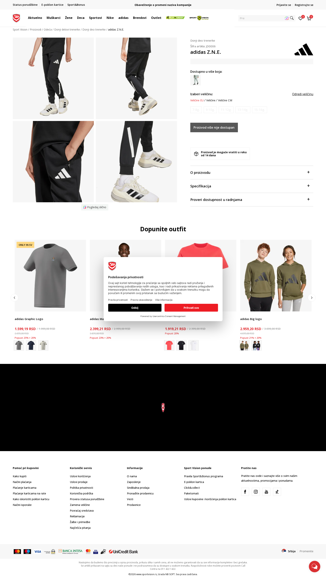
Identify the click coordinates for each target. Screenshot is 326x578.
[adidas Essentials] (256, 345)
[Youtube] (266, 492)
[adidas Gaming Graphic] (193, 345)
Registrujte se (304, 5)
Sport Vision (20, 29)
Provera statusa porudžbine (87, 499)
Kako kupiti (19, 476)
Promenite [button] (306, 551)
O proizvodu (200, 172)
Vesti (130, 499)
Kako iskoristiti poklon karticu (31, 499)
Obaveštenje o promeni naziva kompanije (163, 4)
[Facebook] (245, 492)
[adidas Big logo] (276, 275)
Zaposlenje (134, 482)
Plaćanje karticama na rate (29, 493)
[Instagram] (256, 492)
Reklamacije (77, 516)
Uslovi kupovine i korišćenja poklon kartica (210, 499)
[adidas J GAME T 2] (181, 345)
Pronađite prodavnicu (140, 493)
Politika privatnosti (81, 487)
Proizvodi (35, 29)
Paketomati (191, 493)
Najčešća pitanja (80, 528)
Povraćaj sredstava (82, 510)
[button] (44, 18)
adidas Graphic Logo (29, 319)
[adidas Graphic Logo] (50, 275)
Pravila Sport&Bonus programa (203, 476)
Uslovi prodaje (79, 482)
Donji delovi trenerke (67, 29)
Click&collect (192, 487)
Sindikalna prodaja (138, 487)
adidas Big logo (251, 319)
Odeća (48, 29)
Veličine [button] (210, 100)
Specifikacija (200, 186)
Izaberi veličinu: (201, 94)
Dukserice (246, 314)
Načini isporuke (22, 505)
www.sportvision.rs (146, 574)
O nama (132, 476)
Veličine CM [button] (225, 100)
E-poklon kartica (194, 482)
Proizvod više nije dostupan (214, 127)
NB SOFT (170, 574)
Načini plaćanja (22, 482)
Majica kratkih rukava (28, 314)
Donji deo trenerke (94, 29)
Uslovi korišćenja (80, 476)
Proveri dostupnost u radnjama (216, 199)
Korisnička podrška (81, 493)
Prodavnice (134, 505)
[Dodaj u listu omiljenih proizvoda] (80, 306)
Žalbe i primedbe (80, 522)
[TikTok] (277, 492)
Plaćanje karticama (24, 487)
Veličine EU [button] (197, 100)
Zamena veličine (80, 505)
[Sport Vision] (16, 18)
